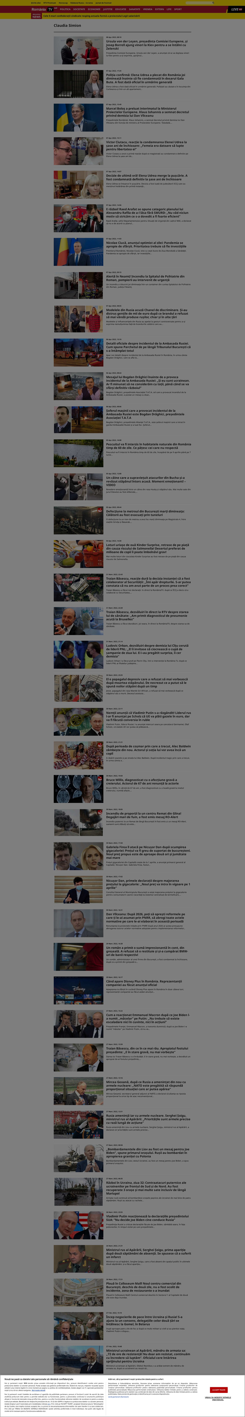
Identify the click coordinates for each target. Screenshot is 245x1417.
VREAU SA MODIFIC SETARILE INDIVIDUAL (218, 1398)
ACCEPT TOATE (218, 1390)
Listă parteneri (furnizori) (118, 1397)
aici (49, 1404)
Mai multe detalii (38, 1390)
